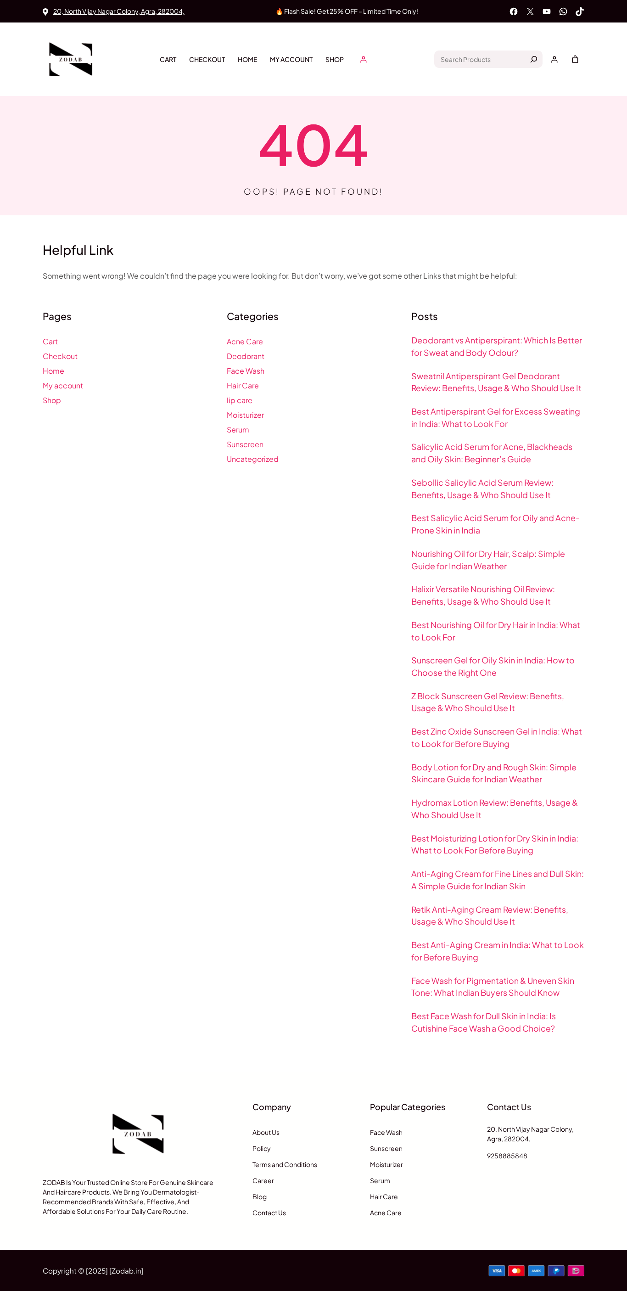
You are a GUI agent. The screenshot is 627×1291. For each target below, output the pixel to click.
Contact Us (269, 1212)
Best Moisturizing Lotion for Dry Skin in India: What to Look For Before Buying (494, 844)
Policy (261, 1148)
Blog (259, 1196)
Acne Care (245, 341)
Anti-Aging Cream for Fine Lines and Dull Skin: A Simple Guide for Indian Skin (497, 880)
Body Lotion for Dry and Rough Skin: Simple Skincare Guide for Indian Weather (494, 773)
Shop (334, 59)
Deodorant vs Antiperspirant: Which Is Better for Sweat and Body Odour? (496, 346)
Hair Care (243, 385)
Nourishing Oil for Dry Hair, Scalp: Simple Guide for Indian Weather (488, 560)
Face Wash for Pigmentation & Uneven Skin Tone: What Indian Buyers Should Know (492, 987)
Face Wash (245, 371)
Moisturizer (245, 415)
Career (263, 1180)
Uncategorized (253, 459)
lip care (239, 400)
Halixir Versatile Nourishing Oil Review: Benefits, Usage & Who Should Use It (483, 595)
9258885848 (507, 1155)
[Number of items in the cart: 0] (575, 59)
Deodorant (245, 356)
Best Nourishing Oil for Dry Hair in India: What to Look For (495, 631)
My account (291, 59)
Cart (168, 59)
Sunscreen (245, 444)
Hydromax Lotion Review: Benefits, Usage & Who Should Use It (494, 808)
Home (247, 59)
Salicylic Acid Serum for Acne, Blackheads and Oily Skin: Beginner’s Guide (491, 453)
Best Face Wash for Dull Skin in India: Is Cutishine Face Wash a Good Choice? (483, 1022)
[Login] (363, 59)
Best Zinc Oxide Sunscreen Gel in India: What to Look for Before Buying (496, 737)
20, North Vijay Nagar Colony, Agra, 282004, (119, 11)
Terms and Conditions (284, 1164)
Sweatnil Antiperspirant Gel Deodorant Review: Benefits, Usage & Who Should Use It (496, 382)
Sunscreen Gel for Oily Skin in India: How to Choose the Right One (493, 666)
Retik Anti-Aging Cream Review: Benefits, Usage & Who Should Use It (489, 915)
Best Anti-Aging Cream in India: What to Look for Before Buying (497, 951)
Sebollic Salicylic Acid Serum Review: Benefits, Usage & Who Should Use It (482, 488)
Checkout (207, 59)
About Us (266, 1132)
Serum (238, 429)
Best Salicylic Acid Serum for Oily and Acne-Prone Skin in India (495, 524)
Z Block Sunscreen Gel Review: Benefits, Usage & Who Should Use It (487, 702)
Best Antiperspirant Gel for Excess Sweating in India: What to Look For (495, 417)
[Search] (533, 59)
